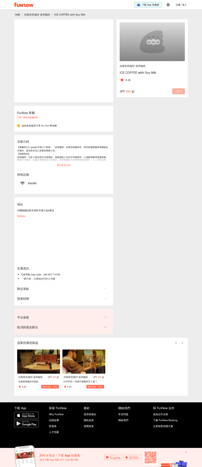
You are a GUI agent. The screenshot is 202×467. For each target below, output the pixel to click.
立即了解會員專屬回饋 (27, 117)
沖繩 (17, 14)
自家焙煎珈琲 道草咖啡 (37, 14)
